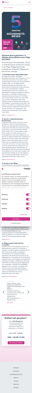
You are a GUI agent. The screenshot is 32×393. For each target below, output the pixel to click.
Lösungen (16, 371)
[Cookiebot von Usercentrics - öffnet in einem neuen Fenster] (23, 169)
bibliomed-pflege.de (12, 276)
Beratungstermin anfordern (16, 343)
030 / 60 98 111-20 (16, 337)
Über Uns (16, 384)
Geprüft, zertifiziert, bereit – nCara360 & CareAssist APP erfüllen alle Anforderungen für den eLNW (16, 286)
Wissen (16, 381)
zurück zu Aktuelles (8, 7)
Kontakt (16, 387)
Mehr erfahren (10, 302)
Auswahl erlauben (16, 223)
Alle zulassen (16, 219)
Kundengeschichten (16, 374)
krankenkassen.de (10, 115)
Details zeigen (23, 214)
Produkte (16, 368)
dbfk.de (7, 239)
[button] (3, 292)
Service (16, 378)
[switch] (28, 199)
